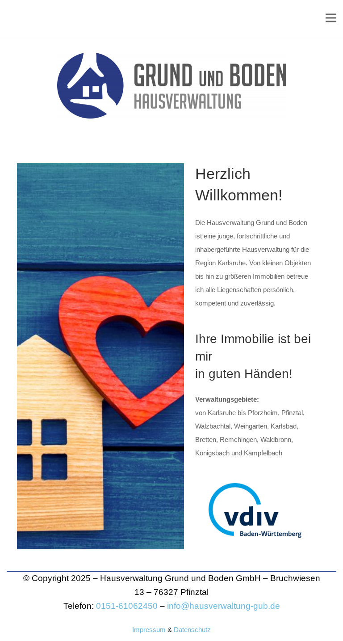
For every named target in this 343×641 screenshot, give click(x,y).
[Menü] (331, 18)
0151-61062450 (127, 606)
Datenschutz (192, 629)
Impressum (149, 629)
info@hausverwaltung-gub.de (223, 606)
